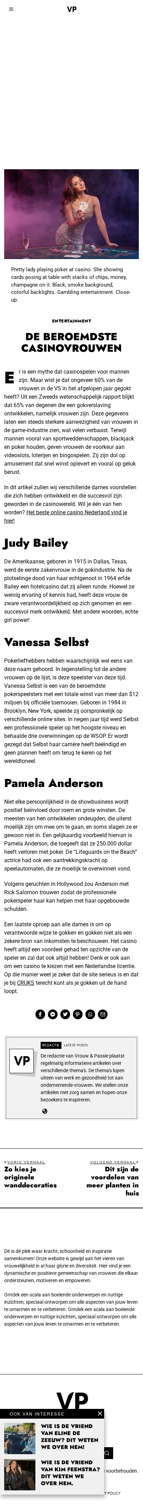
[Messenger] (53, 1014)
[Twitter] (65, 1014)
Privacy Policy (106, 1493)
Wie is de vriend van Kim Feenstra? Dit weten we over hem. (70, 1473)
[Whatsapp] (90, 1014)
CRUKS (25, 983)
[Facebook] (40, 1014)
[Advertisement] (71, 75)
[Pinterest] (78, 1014)
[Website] (45, 1111)
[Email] (103, 1014)
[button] (107, 1453)
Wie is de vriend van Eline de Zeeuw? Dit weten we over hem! (69, 1436)
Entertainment (71, 321)
